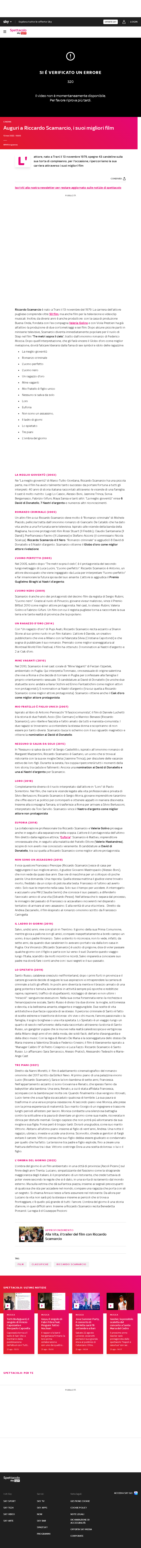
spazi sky (42, 1527)
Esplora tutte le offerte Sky (35, 21)
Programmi (43, 1534)
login (134, 21)
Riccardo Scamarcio (71, 1264)
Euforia (65, 837)
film (21, 1264)
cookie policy (78, 1507)
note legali (77, 1514)
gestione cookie (80, 1501)
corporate (76, 1536)
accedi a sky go (123, 1493)
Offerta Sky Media (81, 1529)
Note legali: (76, 1494)
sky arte (8, 1520)
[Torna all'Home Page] (18, 31)
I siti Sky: (7, 1494)
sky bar (41, 1520)
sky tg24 (8, 1507)
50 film (53, 314)
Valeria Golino (78, 323)
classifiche (40, 1264)
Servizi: (40, 1494)
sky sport (9, 1501)
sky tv (40, 1501)
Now (39, 1514)
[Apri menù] (4, 31)
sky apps (42, 1507)
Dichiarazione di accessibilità (79, 1521)
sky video (9, 1514)
